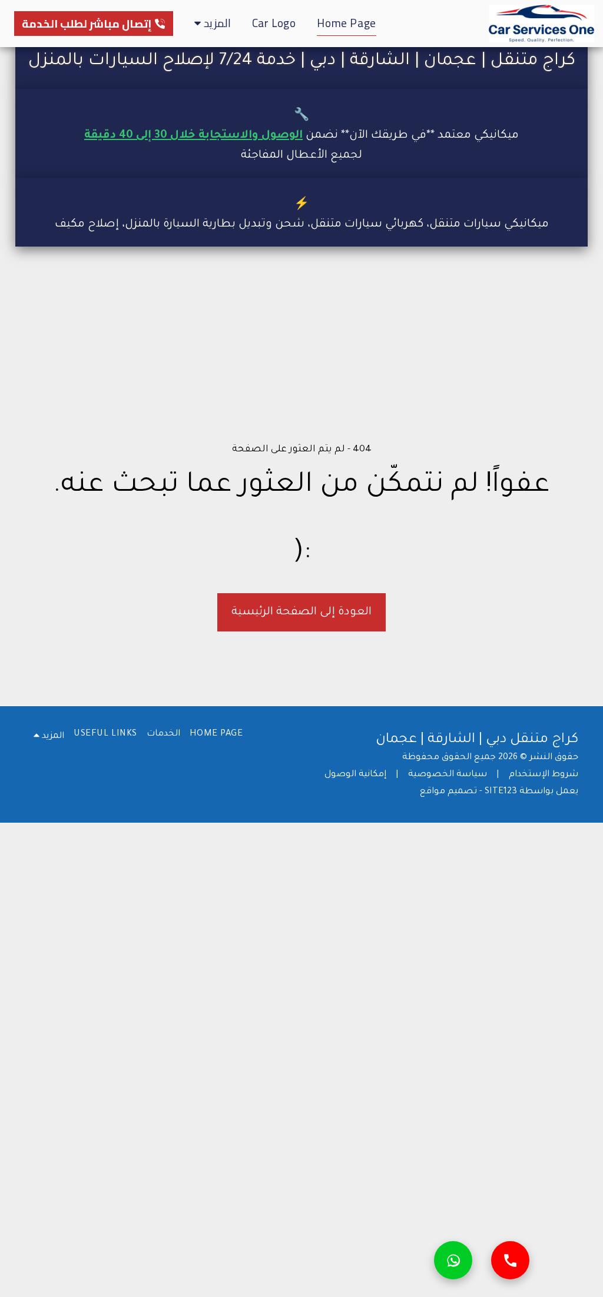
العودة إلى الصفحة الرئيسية (301, 612)
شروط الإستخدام (543, 775)
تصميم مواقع (448, 792)
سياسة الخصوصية (447, 775)
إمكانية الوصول (355, 775)
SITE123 (501, 792)
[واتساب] (453, 1260)
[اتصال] (510, 1260)
